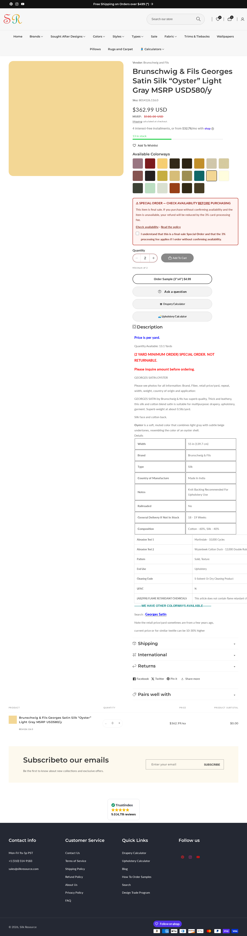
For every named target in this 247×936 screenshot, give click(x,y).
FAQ (68, 900)
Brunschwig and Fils (156, 62)
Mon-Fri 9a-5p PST (21, 853)
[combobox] (175, 19)
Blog (125, 868)
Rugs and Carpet (120, 49)
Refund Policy (74, 876)
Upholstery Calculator (136, 860)
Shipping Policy (75, 868)
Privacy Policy (74, 892)
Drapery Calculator (174, 303)
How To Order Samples (136, 876)
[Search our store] (198, 19)
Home (17, 36)
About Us (71, 884)
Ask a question (175, 292)
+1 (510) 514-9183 (20, 860)
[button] (35, 36)
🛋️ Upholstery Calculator (172, 316)
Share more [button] (192, 678)
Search (126, 884)
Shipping (137, 121)
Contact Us (72, 853)
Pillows (95, 49)
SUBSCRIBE (212, 764)
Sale (154, 36)
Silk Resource (28, 926)
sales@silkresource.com (24, 868)
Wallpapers (225, 36)
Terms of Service (75, 860)
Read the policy (171, 227)
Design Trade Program (136, 892)
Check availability (147, 227)
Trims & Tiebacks (197, 36)
